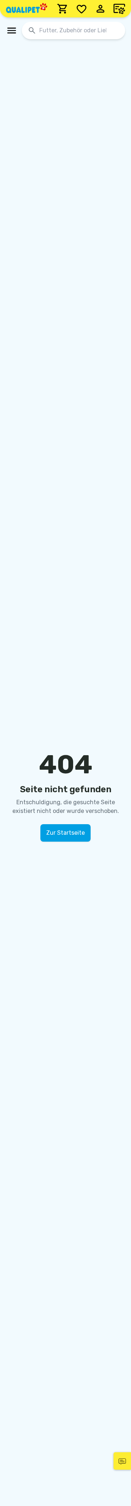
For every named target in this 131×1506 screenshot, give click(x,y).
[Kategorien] (11, 30)
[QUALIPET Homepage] (26, 9)
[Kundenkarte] (119, 9)
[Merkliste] (81, 9)
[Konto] (100, 9)
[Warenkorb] (62, 9)
